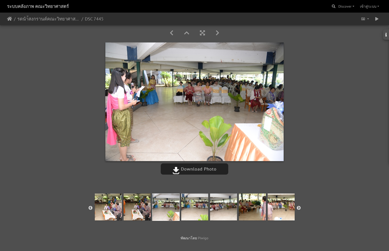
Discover (344, 6)
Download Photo (198, 169)
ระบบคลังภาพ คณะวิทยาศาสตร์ (38, 6)
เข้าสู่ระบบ (368, 6)
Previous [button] (90, 208)
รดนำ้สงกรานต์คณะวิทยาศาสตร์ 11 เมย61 (48, 19)
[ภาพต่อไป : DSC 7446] (217, 33)
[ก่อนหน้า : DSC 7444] (171, 33)
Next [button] (298, 208)
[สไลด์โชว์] (377, 18)
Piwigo (203, 238)
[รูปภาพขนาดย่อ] (186, 33)
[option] (108, 206)
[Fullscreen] (202, 33)
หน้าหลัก (9, 19)
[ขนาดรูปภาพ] (365, 18)
